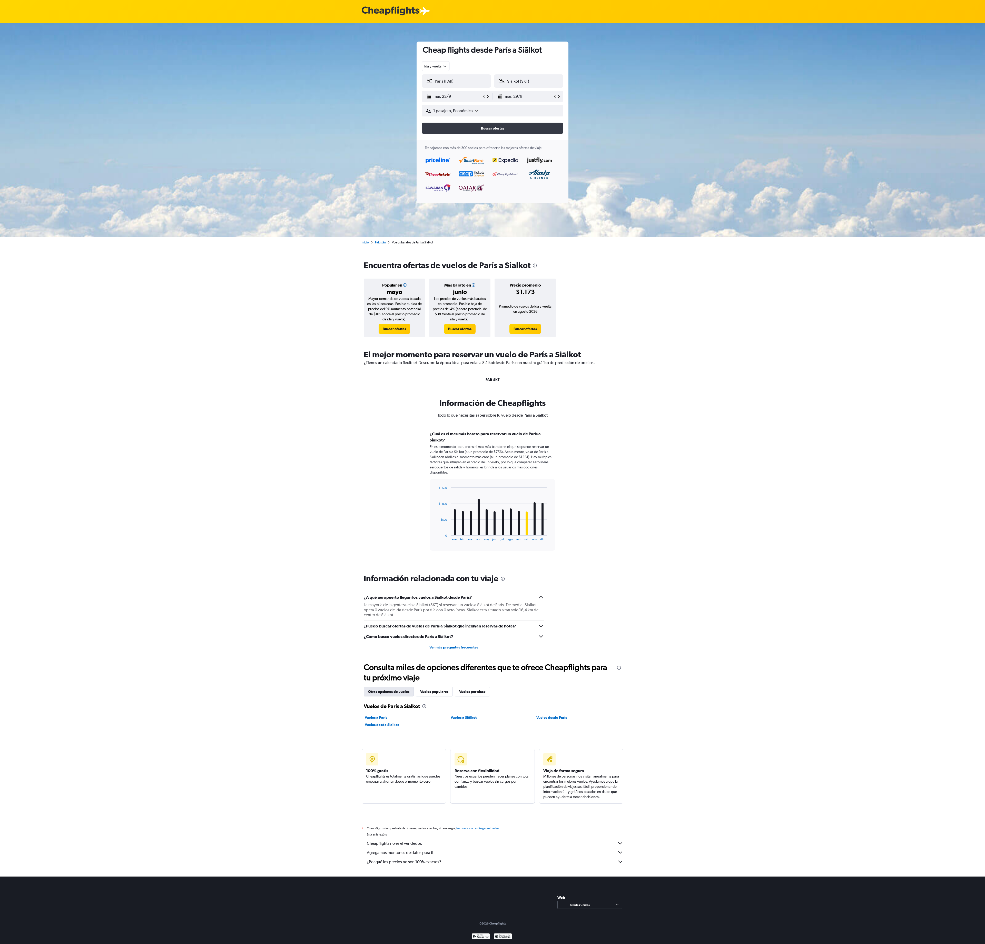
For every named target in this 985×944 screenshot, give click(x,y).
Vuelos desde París (551, 717)
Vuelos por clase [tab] (472, 692)
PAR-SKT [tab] (492, 380)
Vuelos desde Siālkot (382, 725)
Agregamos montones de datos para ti (400, 852)
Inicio (365, 242)
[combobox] (436, 66)
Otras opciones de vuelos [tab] (388, 692)
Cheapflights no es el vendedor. (394, 843)
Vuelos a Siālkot (464, 717)
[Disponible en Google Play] (480, 937)
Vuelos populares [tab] (434, 692)
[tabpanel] (492, 496)
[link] (394, 329)
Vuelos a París (376, 717)
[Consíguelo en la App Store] (503, 937)
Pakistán (380, 242)
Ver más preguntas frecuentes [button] (453, 647)
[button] (454, 96)
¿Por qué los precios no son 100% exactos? (404, 861)
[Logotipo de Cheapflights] (390, 11)
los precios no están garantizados (477, 828)
